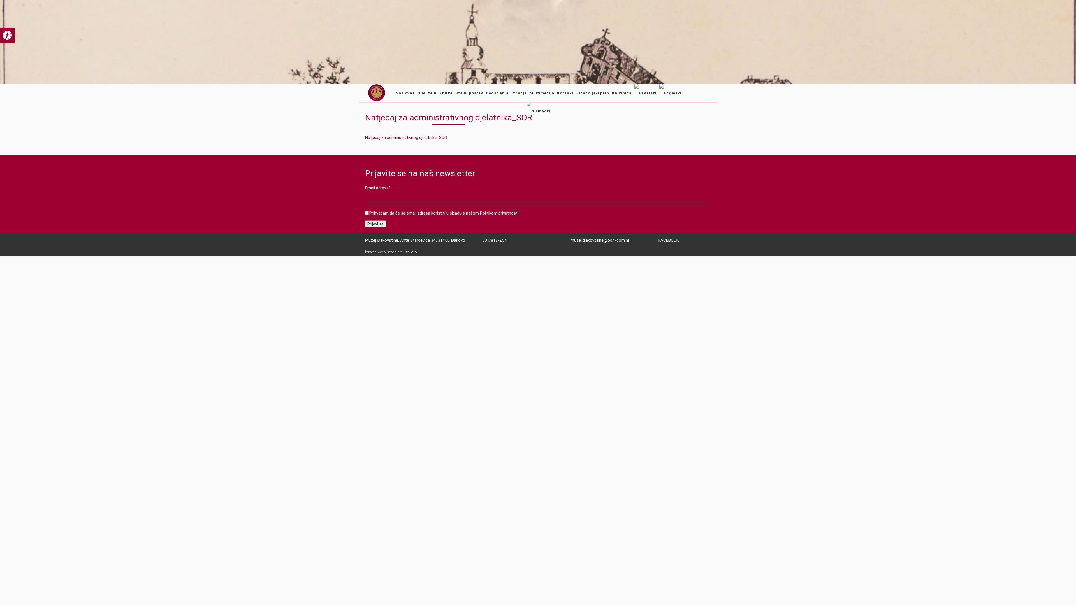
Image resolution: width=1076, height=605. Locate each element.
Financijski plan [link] (592, 93)
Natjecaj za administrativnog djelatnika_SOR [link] (406, 137)
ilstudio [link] (410, 252)
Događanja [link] (497, 93)
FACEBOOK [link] (668, 240)
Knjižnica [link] (622, 93)
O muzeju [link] (427, 93)
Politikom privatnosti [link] (499, 213)
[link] (7, 35)
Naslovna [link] (405, 93)
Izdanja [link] (519, 93)
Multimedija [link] (542, 93)
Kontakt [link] (565, 93)
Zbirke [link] (446, 93)
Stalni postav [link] (469, 93)
